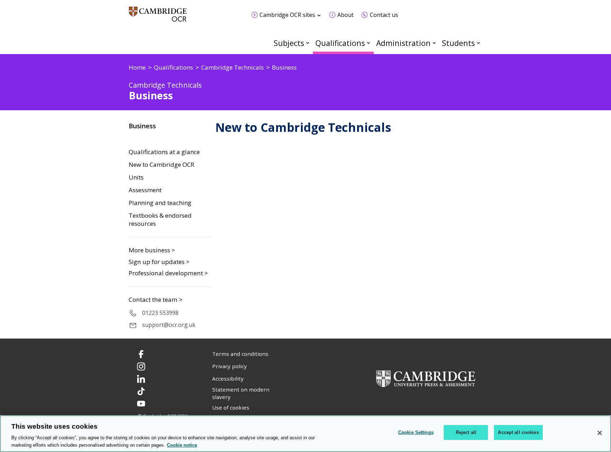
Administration (403, 43)
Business (142, 126)
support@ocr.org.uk (169, 325)
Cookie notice (182, 444)
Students (458, 43)
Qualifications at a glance (164, 152)
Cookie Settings (415, 432)
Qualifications (340, 43)
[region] (305, 433)
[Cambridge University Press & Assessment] (425, 378)
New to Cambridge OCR (161, 165)
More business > (152, 250)
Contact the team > (155, 300)
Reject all (466, 432)
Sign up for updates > (159, 262)
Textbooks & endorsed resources (160, 220)
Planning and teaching (160, 203)
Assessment (145, 190)
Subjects (289, 43)
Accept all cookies (518, 432)
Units (136, 177)
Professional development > (168, 273)
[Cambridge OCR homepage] (158, 17)
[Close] (599, 433)
